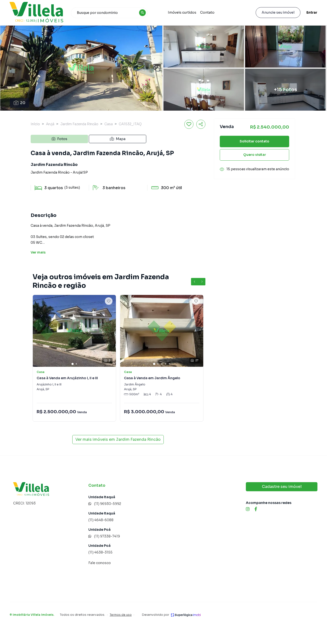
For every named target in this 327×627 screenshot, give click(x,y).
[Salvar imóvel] (188, 124)
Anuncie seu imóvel (278, 12)
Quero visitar (254, 155)
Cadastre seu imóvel (282, 486)
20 (22, 102)
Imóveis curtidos (182, 12)
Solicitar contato (254, 141)
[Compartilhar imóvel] (200, 124)
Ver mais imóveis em (118, 439)
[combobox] (109, 12)
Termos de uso (121, 614)
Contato (207, 12)
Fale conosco (99, 563)
